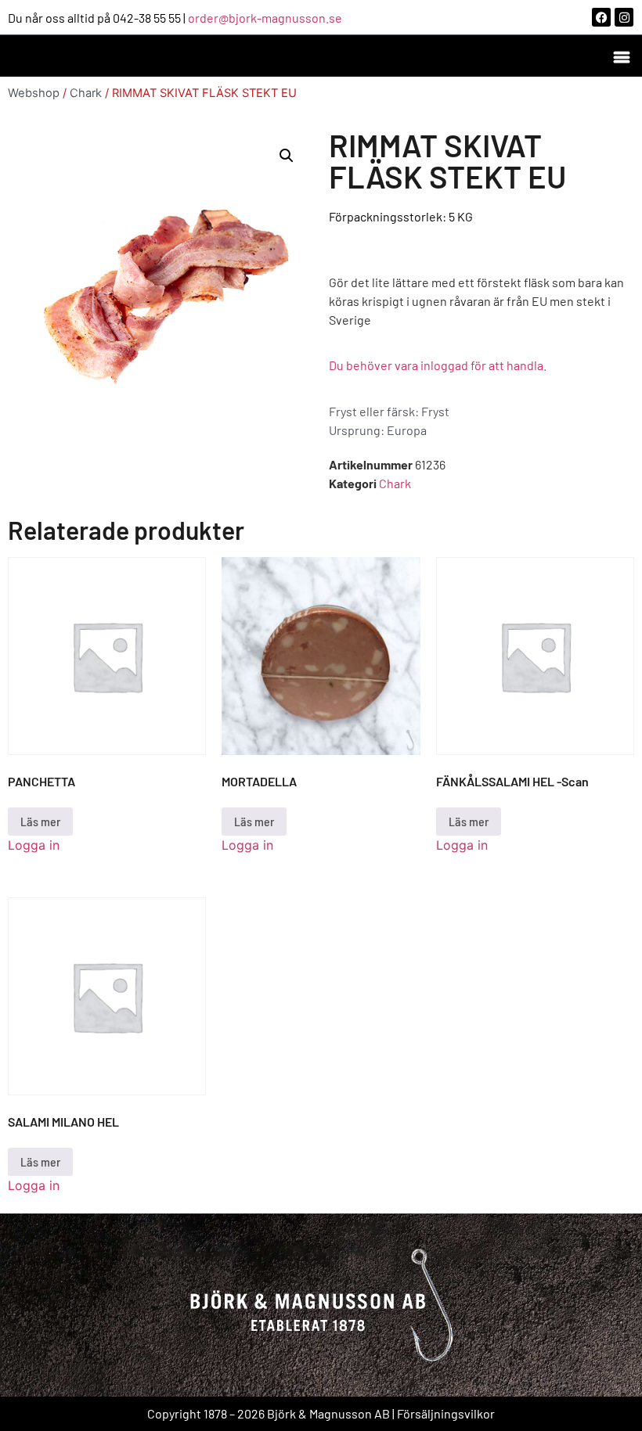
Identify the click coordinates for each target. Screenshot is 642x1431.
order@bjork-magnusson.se (265, 17)
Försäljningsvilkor (446, 1413)
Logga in (34, 845)
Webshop (34, 93)
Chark (86, 93)
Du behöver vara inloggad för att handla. (437, 365)
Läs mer (40, 821)
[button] (621, 56)
